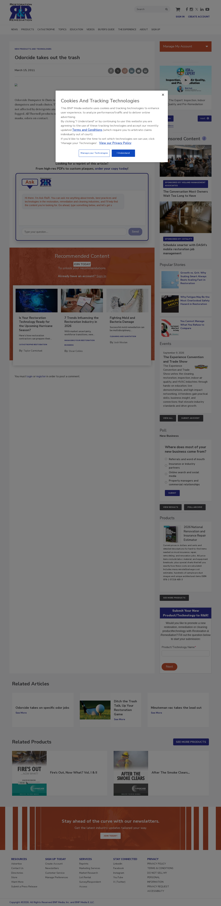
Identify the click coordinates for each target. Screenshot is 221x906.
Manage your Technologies (94, 153)
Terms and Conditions (87, 130)
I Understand (123, 153)
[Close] (163, 95)
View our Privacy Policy (115, 143)
